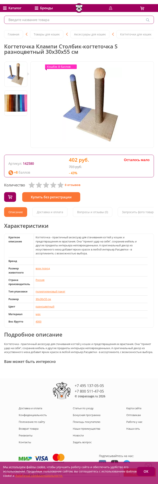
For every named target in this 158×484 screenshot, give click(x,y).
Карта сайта (133, 408)
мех (38, 314)
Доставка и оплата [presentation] (50, 212)
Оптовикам (133, 415)
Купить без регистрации (51, 197)
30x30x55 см (43, 299)
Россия (40, 280)
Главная (13, 34)
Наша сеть (133, 428)
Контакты (25, 442)
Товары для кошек (47, 34)
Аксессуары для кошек (90, 34)
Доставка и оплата (30, 408)
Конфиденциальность (33, 415)
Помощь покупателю (86, 422)
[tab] (15, 212)
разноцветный (45, 306)
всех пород (43, 268)
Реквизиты (26, 435)
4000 (38, 321)
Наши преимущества (86, 428)
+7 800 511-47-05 (89, 391)
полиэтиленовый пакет (50, 291)
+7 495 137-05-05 (89, 385)
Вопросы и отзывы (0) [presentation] (92, 212)
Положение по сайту (32, 422)
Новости (78, 435)
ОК (146, 471)
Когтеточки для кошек (135, 34)
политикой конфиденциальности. (39, 476)
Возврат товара (28, 428)
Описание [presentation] (15, 212)
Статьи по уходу (83, 408)
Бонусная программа (86, 415)
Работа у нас (134, 422)
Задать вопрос (82, 442)
